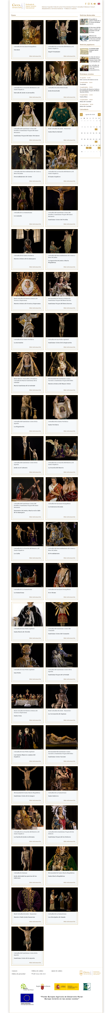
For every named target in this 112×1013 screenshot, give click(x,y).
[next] (99, 114)
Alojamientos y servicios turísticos (52, 8)
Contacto (14, 971)
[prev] (81, 114)
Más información (35, 56)
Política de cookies (37, 971)
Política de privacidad (18, 974)
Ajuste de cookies (56, 971)
